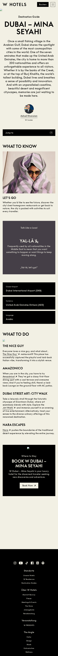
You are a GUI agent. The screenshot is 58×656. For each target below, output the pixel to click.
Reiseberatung (29, 614)
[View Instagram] (15, 563)
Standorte (29, 570)
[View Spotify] (43, 563)
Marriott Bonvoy (29, 595)
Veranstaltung (29, 620)
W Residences (29, 579)
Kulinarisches (29, 648)
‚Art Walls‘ (8, 407)
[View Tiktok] (26, 563)
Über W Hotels (29, 590)
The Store (29, 606)
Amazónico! (9, 376)
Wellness (29, 652)
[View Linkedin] (37, 563)
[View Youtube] (21, 563)
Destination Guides (29, 583)
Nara (5, 430)
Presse (29, 598)
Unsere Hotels (29, 575)
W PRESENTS (29, 625)
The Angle (29, 632)
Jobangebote (29, 610)
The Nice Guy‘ (10, 354)
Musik (29, 644)
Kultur (29, 637)
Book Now (27, 485)
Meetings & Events (29, 602)
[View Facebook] (32, 563)
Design (29, 641)
